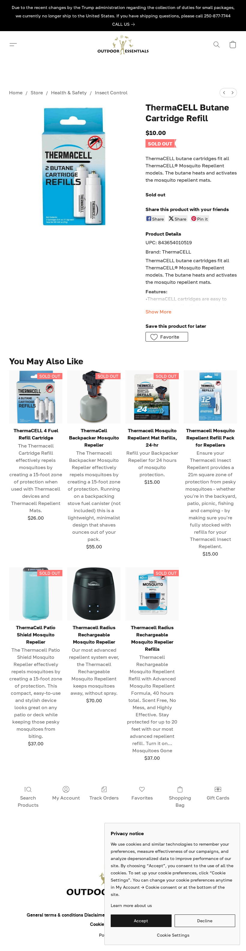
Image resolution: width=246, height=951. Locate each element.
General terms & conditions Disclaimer (66, 915)
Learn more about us (131, 905)
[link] (124, 24)
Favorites (142, 798)
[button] (123, 44)
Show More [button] (158, 312)
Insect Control (111, 92)
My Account (66, 798)
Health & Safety (69, 92)
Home (15, 92)
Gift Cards (218, 798)
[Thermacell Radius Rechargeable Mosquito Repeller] (94, 594)
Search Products (28, 801)
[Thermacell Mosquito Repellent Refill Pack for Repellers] (210, 397)
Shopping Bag (180, 801)
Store (37, 92)
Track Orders (103, 798)
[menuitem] (224, 92)
